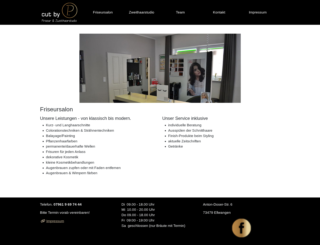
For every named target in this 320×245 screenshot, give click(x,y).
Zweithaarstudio (141, 12)
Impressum (258, 12)
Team (180, 12)
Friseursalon (103, 12)
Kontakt (219, 12)
